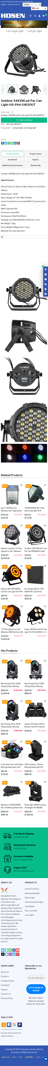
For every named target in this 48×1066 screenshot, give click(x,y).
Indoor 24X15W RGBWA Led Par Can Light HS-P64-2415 (12, 591)
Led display (29, 906)
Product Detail (12, 154)
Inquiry (35, 160)
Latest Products (32, 889)
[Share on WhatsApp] (9, 144)
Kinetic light (30, 898)
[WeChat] (10, 951)
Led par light (18, 128)
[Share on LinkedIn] (15, 144)
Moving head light (32, 893)
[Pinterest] (18, 955)
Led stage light (30, 128)
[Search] (35, 16)
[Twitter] (14, 955)
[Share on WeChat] (12, 144)
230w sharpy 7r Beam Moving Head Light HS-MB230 (34, 767)
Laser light (29, 915)
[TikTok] (3, 955)
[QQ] (6, 955)
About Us (5, 972)
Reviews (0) (36, 165)
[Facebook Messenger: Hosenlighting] (45, 279)
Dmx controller (31, 911)
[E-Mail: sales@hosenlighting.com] (45, 294)
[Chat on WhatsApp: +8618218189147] (45, 274)
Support (4, 990)
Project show (35, 154)
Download (12, 160)
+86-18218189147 (14, 5)
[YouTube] (18, 951)
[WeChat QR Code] (45, 284)
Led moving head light (34, 902)
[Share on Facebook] (2, 144)
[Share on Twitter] (5, 144)
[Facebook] (14, 951)
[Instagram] (10, 955)
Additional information (12, 165)
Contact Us (6, 994)
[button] (24, 120)
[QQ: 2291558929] (45, 289)
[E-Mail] (3, 951)
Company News (7, 981)
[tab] (12, 153)
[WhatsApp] (6, 951)
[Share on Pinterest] (18, 144)
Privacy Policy (7, 998)
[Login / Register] (39, 16)
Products (5, 976)
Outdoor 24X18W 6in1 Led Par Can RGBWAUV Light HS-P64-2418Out (36, 551)
